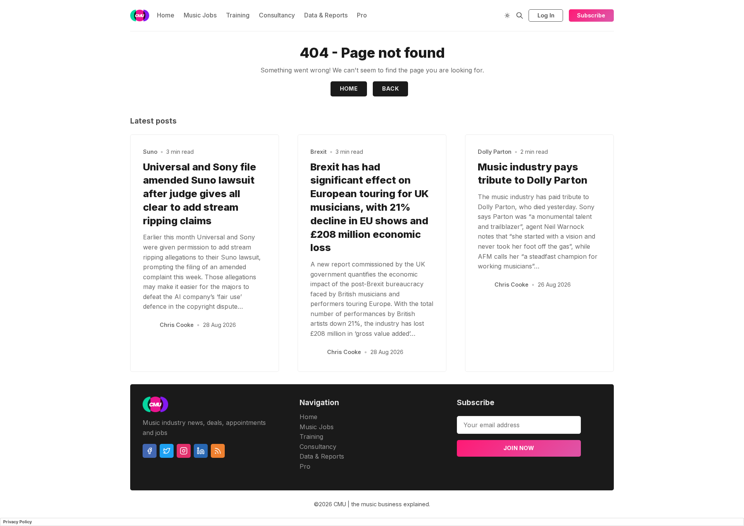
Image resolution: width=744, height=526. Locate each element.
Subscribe (591, 15)
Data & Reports (326, 15)
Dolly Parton (495, 151)
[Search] (519, 15)
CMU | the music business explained (381, 504)
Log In (546, 15)
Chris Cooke (177, 324)
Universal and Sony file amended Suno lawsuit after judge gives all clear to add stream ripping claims (199, 194)
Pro (362, 15)
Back (390, 88)
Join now (518, 448)
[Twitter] (167, 451)
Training (238, 15)
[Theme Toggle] (507, 15)
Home (165, 15)
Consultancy (277, 15)
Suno (150, 151)
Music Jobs (200, 15)
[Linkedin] (201, 451)
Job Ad (665, 62)
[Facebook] (150, 451)
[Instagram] (184, 451)
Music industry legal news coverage (113, 62)
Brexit (318, 151)
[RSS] (218, 451)
